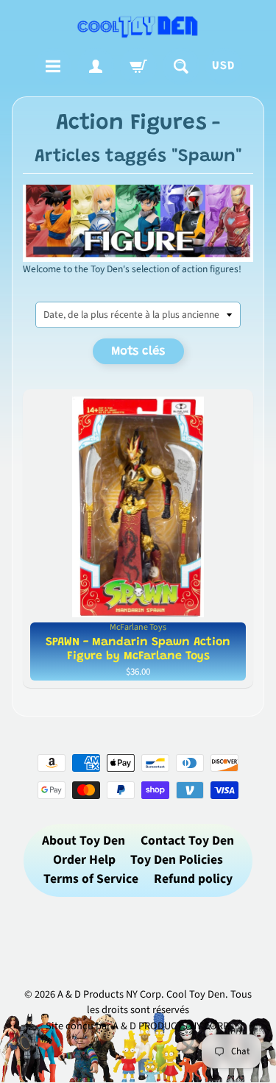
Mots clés (138, 352)
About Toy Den (83, 840)
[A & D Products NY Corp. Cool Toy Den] (138, 26)
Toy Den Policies (176, 860)
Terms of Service (90, 879)
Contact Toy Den (187, 840)
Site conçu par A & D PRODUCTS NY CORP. (138, 1026)
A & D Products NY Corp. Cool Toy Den (141, 994)
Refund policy (193, 879)
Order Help (84, 860)
